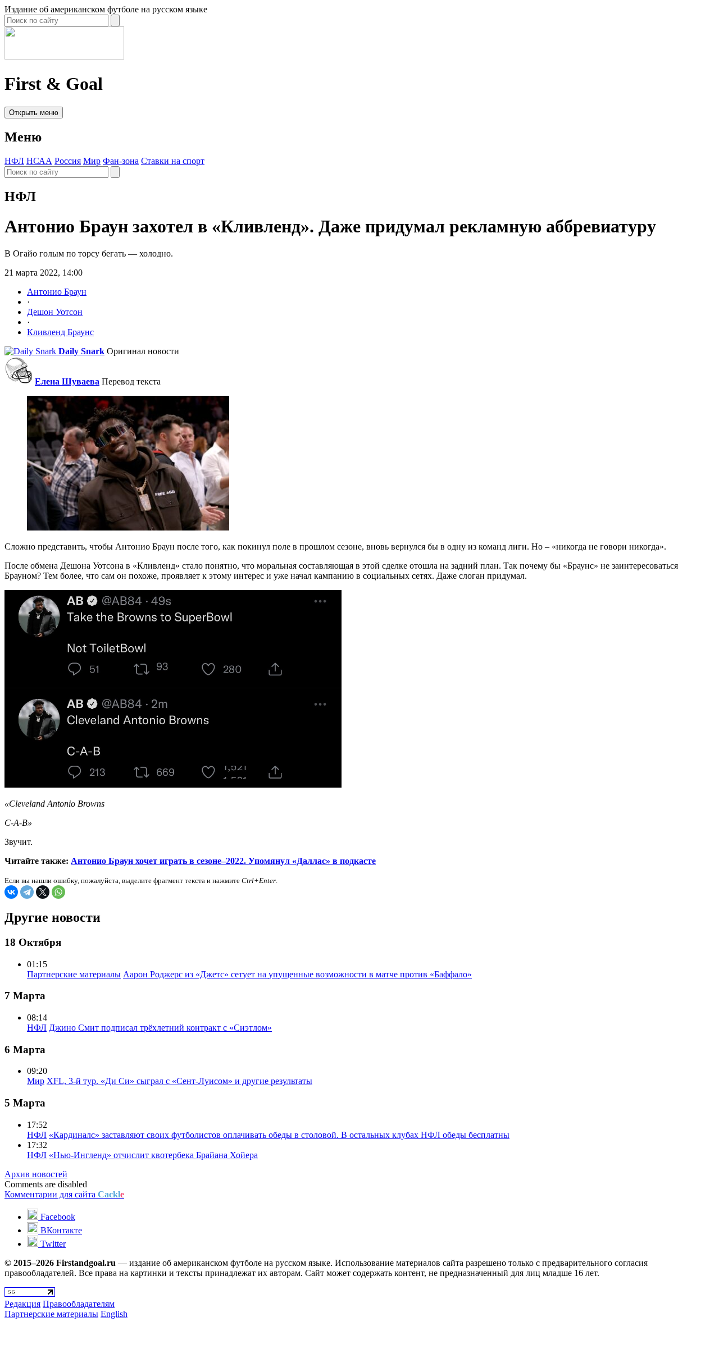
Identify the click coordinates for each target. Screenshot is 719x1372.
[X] (42, 892)
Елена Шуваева (67, 381)
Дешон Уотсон (55, 312)
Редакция (22, 1304)
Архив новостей (35, 1174)
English (114, 1314)
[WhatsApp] (58, 892)
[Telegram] (27, 892)
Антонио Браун (57, 291)
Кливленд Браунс (60, 332)
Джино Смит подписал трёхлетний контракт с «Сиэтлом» (160, 1027)
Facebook (56, 1217)
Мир (92, 161)
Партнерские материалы (74, 974)
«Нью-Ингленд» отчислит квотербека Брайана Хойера (153, 1155)
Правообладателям (79, 1304)
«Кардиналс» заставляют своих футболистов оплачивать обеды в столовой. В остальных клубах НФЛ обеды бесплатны (279, 1135)
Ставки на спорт (172, 161)
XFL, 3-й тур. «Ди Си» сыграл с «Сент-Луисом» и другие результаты (179, 1081)
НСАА (39, 161)
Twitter (52, 1243)
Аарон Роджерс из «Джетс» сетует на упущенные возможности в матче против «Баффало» (297, 974)
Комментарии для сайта (64, 1194)
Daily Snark (81, 351)
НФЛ (14, 161)
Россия (67, 161)
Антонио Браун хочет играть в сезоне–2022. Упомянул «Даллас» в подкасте (223, 861)
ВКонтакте (60, 1230)
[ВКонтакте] (11, 892)
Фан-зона (121, 161)
